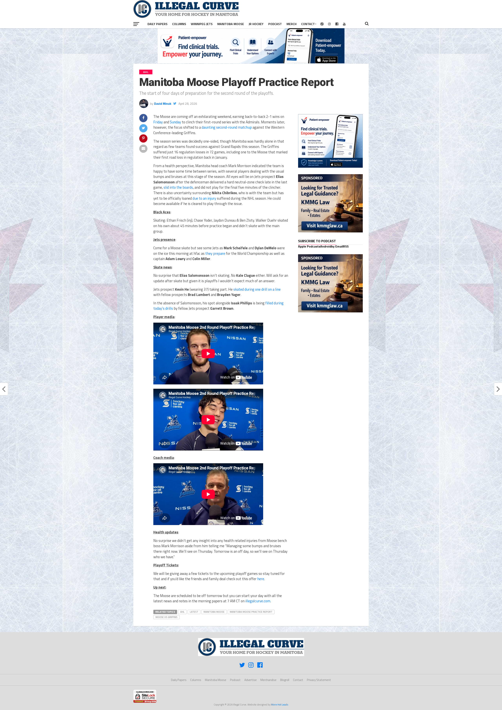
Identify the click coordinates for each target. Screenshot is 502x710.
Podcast (275, 24)
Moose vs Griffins (166, 617)
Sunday (175, 122)
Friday (158, 122)
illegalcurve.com (257, 601)
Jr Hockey (256, 24)
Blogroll (284, 680)
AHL (182, 612)
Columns (179, 24)
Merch (291, 24)
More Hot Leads (279, 704)
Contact (308, 24)
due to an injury (204, 198)
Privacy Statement (319, 680)
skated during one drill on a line (257, 289)
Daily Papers (157, 24)
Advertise (250, 680)
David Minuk (162, 103)
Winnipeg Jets (202, 24)
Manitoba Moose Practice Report (251, 612)
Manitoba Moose (230, 24)
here (260, 579)
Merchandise (268, 680)
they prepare (215, 253)
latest (194, 612)
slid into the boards (178, 187)
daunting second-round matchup (227, 127)
